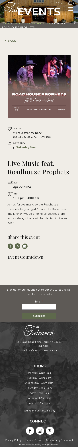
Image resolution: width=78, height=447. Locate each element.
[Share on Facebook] (10, 246)
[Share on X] (17, 246)
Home (6, 23)
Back (11, 41)
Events (18, 23)
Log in (58, 3)
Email (37, 301)
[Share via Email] (25, 246)
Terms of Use (33, 440)
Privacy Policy (13, 440)
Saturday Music (39, 23)
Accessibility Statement (59, 440)
